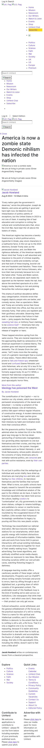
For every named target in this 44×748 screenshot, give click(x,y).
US (30, 62)
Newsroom (33, 13)
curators (23, 498)
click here (12, 742)
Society (32, 56)
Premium (32, 68)
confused (16, 363)
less (25, 476)
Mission (32, 10)
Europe (32, 65)
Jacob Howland (10, 192)
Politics (32, 42)
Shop (31, 24)
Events (31, 21)
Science (32, 48)
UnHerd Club (34, 27)
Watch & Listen (35, 18)
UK (30, 59)
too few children (15, 479)
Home (31, 7)
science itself (13, 325)
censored (33, 457)
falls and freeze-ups (19, 360)
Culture (32, 45)
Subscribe (33, 30)
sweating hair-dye (10, 322)
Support (32, 702)
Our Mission (34, 677)
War (30, 54)
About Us (33, 705)
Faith (31, 51)
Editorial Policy (35, 708)
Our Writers (33, 16)
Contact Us (34, 699)
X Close (3, 133)
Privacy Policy (35, 685)
